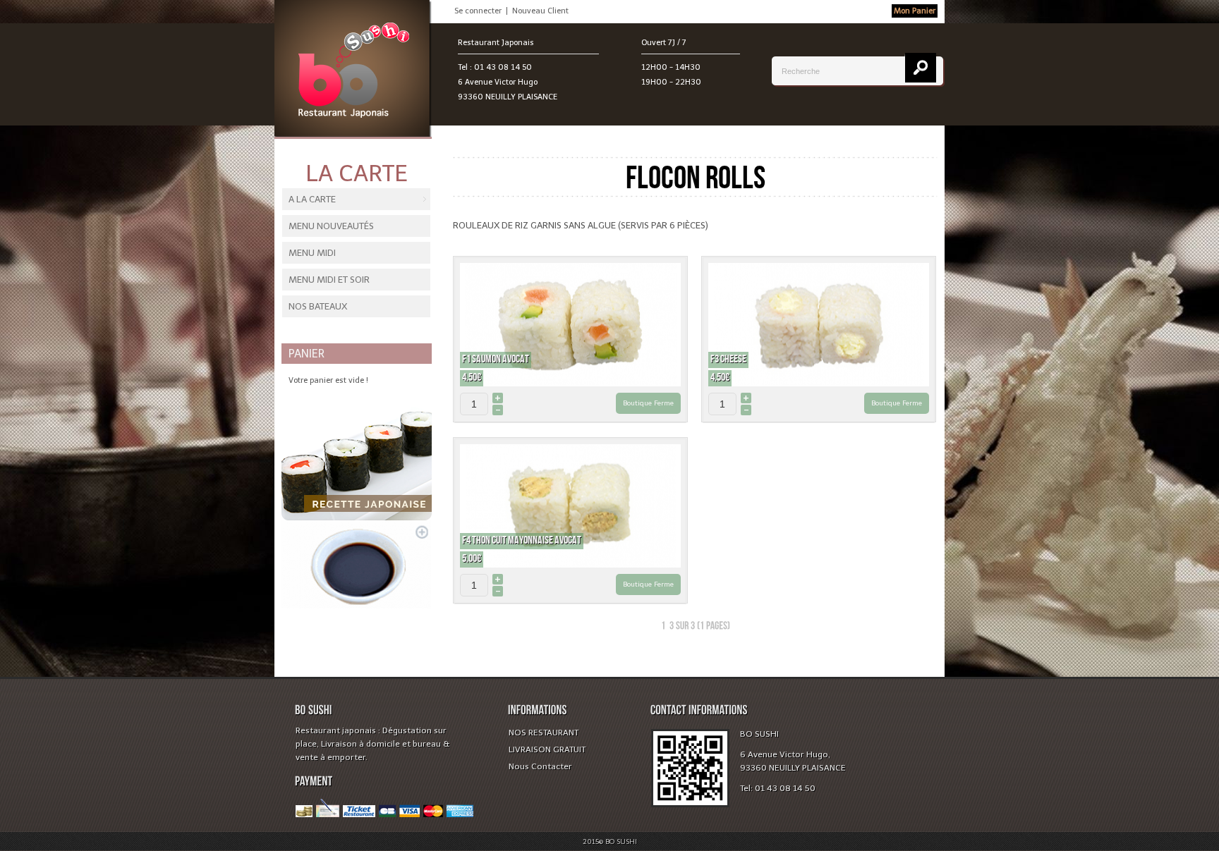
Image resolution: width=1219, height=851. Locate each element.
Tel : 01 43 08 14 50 (495, 67)
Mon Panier (914, 11)
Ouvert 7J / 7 (663, 42)
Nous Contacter (540, 766)
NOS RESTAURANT (543, 732)
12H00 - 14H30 (671, 67)
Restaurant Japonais (496, 42)
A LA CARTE (312, 199)
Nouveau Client (540, 11)
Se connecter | (483, 11)
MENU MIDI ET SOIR (329, 279)
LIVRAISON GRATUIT (547, 749)
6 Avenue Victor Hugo (498, 82)
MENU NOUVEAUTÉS (331, 226)
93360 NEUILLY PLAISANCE (507, 97)
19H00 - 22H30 (671, 82)
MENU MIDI (312, 252)
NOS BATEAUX (318, 306)
